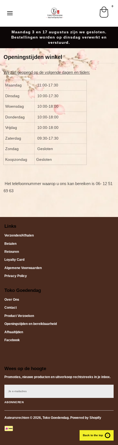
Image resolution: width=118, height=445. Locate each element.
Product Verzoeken (19, 316)
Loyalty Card (14, 260)
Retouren (11, 252)
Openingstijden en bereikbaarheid (30, 324)
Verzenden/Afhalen (19, 235)
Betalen (10, 244)
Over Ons (11, 300)
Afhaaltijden (13, 332)
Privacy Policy (15, 276)
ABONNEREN (14, 402)
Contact (10, 308)
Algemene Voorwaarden (23, 268)
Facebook (12, 340)
